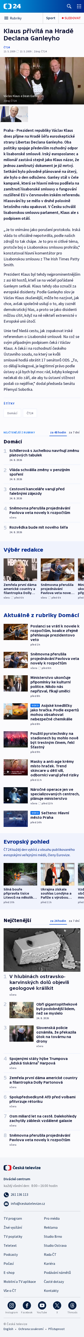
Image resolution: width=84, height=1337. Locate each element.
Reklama (51, 1227)
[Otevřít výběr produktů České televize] (79, 6)
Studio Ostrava (55, 1245)
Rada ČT (50, 1254)
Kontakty (51, 1290)
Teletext (10, 1245)
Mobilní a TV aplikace (20, 1281)
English (8, 1329)
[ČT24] (12, 6)
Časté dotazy (54, 1281)
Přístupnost (56, 1329)
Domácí (12, 413)
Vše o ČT (10, 1290)
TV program (13, 1218)
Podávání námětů (57, 1272)
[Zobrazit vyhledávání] (69, 6)
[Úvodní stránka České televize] (22, 1167)
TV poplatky (13, 1236)
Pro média (52, 1218)
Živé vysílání (13, 1227)
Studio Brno (53, 1236)
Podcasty (11, 1254)
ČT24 (7, 47)
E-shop (9, 1272)
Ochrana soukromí (30, 1329)
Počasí (9, 1263)
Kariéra (49, 1263)
